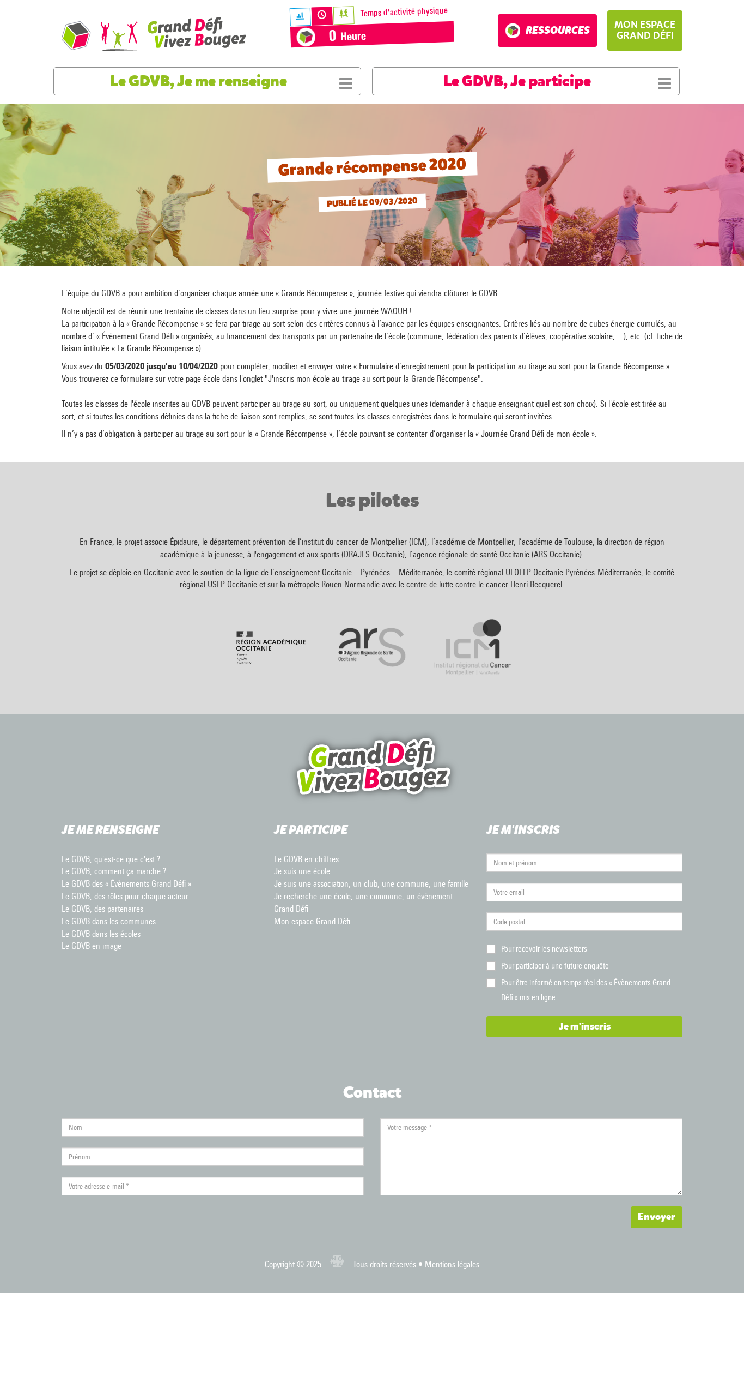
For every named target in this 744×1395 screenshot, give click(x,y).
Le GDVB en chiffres (306, 859)
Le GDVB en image (91, 946)
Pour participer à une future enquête (555, 966)
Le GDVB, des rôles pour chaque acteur (125, 896)
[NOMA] (337, 1264)
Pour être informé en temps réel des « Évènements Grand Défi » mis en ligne (585, 990)
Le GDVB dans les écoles (101, 934)
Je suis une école (302, 871)
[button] (644, 30)
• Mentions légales (447, 1264)
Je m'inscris (585, 1026)
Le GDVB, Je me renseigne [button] (198, 81)
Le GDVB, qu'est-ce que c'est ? (111, 859)
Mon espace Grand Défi (312, 921)
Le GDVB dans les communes (109, 921)
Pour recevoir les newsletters (544, 949)
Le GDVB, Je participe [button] (517, 81)
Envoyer (656, 1216)
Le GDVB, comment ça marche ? (114, 871)
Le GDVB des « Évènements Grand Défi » (126, 884)
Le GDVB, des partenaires (102, 909)
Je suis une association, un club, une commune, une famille (371, 884)
